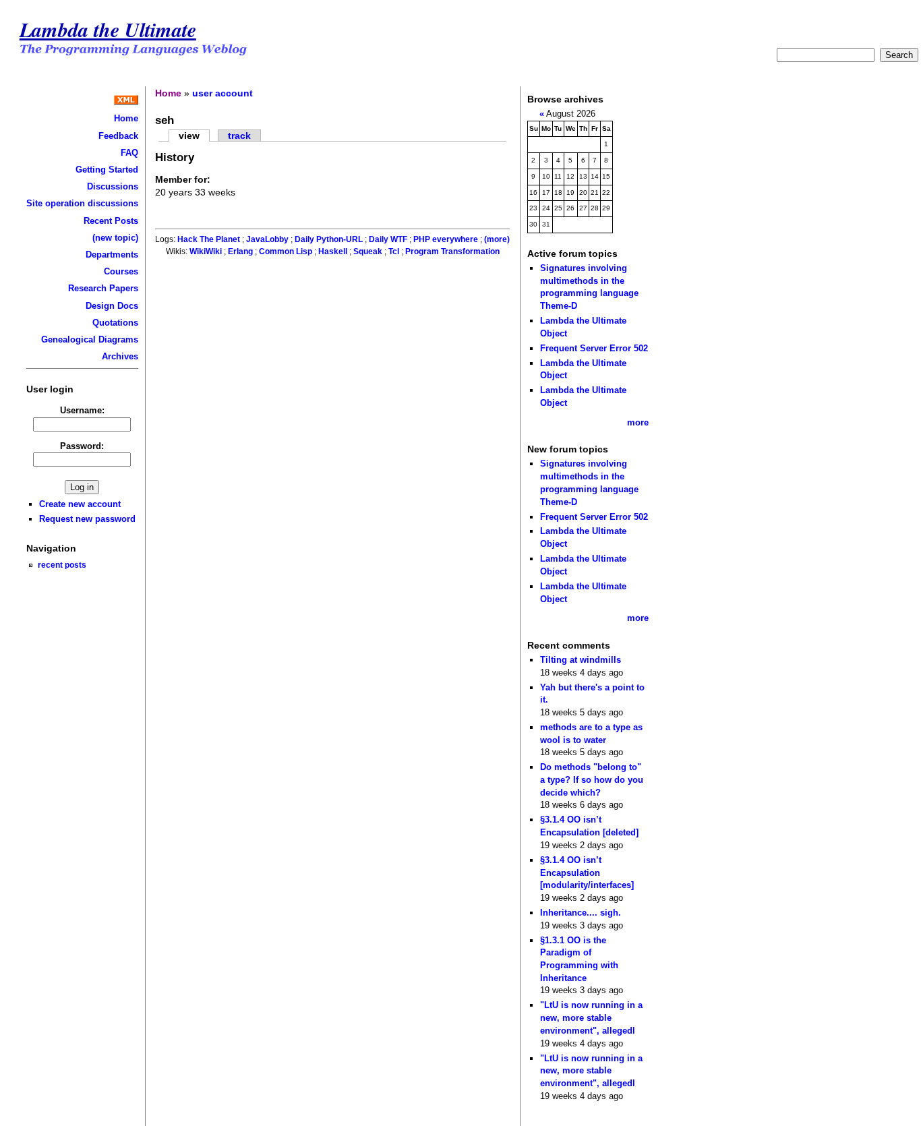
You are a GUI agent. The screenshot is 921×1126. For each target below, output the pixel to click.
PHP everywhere (445, 239)
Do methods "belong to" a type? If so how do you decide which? (591, 779)
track (239, 135)
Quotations (115, 323)
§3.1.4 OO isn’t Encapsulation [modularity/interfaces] (587, 872)
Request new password (87, 519)
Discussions (112, 186)
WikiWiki (205, 251)
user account (222, 93)
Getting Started (107, 170)
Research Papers (103, 288)
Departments (112, 254)
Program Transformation (452, 251)
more (638, 422)
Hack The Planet (208, 239)
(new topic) (115, 238)
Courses (121, 271)
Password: (82, 446)
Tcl (393, 251)
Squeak (367, 251)
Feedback (118, 136)
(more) (497, 239)
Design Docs (112, 306)
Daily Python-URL (329, 239)
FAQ (129, 153)
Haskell (332, 251)
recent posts (62, 564)
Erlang (240, 251)
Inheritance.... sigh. (580, 913)
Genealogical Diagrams (89, 339)
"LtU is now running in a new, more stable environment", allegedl (591, 1017)
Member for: (182, 179)
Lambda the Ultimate (108, 29)
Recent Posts (111, 221)
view (189, 135)
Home (126, 118)
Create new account (80, 504)
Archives (120, 356)
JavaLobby (267, 239)
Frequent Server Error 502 (594, 348)
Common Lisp (285, 251)
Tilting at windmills (580, 660)
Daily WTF (388, 239)
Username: (82, 410)
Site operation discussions (82, 203)
